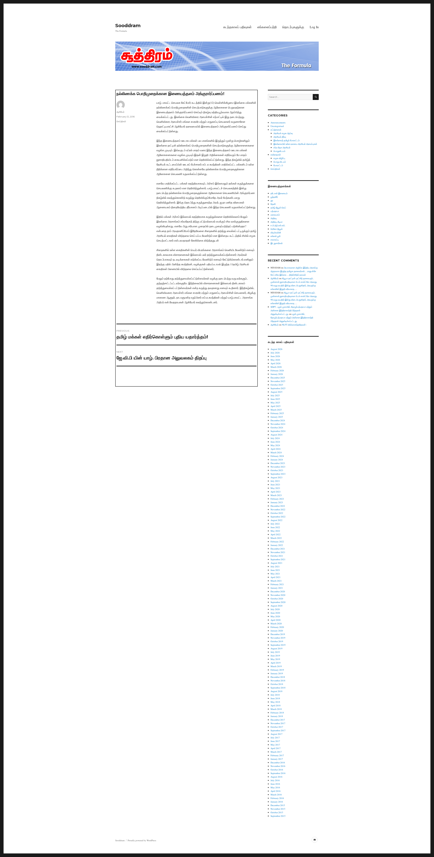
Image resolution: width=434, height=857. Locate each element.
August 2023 (276, 477)
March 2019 (276, 666)
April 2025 (276, 406)
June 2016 (275, 783)
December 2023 (278, 463)
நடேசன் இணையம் (279, 193)
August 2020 (276, 605)
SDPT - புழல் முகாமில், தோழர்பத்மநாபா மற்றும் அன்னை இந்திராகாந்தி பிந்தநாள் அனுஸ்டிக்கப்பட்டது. (291, 310)
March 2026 (276, 366)
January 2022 (277, 545)
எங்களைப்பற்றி (267, 27)
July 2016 (275, 780)
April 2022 (276, 534)
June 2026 (275, 356)
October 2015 (277, 812)
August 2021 (276, 562)
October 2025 (277, 384)
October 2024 (277, 427)
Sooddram (128, 25)
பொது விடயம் (279, 161)
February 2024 (277, 456)
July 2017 (275, 737)
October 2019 (277, 641)
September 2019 (278, 644)
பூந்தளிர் (274, 196)
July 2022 (275, 523)
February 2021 (277, 584)
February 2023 (277, 498)
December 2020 (278, 591)
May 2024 (275, 445)
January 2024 (277, 459)
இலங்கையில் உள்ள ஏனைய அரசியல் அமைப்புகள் (295, 143)
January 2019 (277, 673)
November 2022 (278, 509)
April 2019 (276, 662)
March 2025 (276, 409)
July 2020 (275, 609)
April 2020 (276, 619)
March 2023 (276, 495)
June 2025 (275, 398)
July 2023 (275, 480)
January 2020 (277, 630)
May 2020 (275, 616)
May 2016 (275, 787)
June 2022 (275, 527)
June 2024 (275, 441)
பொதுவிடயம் (279, 151)
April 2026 (276, 363)
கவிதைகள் (276, 154)
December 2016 (278, 762)
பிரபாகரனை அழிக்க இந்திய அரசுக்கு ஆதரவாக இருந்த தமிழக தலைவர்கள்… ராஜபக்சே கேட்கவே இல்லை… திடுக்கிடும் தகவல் (294, 271)
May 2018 (275, 701)
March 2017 (276, 751)
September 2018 (278, 687)
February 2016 (277, 798)
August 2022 (276, 520)
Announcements (278, 122)
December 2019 (278, 634)
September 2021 (278, 559)
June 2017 (275, 741)
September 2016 (278, 773)
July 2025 (275, 395)
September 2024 (278, 431)
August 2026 (276, 349)
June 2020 (275, 612)
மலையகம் (275, 214)
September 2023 (278, 473)
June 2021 (275, 570)
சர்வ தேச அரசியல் (281, 147)
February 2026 (277, 370)
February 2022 (277, 541)
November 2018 (278, 680)
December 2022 (278, 505)
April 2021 (276, 577)
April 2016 (276, 791)
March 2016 (276, 794)
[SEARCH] (316, 97)
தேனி (273, 204)
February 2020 (277, 627)
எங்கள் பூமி (275, 236)
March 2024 (276, 452)
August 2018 (276, 691)
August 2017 (276, 733)
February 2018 (277, 712)
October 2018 (277, 684)
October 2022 (277, 513)
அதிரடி (274, 218)
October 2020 (277, 598)
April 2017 (276, 748)
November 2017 (278, 723)
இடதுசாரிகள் (277, 243)
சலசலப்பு (275, 239)
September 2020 (278, 602)
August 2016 (276, 776)
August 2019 (276, 648)
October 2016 (277, 769)
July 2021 (275, 566)
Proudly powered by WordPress (142, 840)
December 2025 (278, 377)
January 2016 (277, 801)
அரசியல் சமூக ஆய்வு (283, 133)
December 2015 (278, 805)
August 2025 (276, 391)
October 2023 (277, 470)
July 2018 (275, 694)
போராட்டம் (278, 165)
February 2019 (277, 669)
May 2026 (275, 359)
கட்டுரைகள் (276, 129)
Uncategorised (277, 126)
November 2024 (278, 423)
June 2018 (275, 698)
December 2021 (278, 548)
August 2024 (276, 434)
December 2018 (278, 676)
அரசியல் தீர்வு (279, 136)
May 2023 (275, 488)
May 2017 (275, 744)
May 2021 (275, 573)
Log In (314, 27)
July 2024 (275, 438)
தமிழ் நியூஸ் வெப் (278, 207)
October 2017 (277, 726)
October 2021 (277, 555)
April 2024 (276, 448)
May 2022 (275, 530)
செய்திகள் (121, 121)
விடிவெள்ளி (276, 232)
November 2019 (278, 637)
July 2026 (275, 352)
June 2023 (275, 484)
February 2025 (277, 413)
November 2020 (278, 595)
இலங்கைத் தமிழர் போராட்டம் (286, 140)
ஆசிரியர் (120, 111)
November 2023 (278, 466)
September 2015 (278, 815)
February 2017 (277, 755)
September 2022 (278, 516)
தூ (272, 200)
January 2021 (277, 587)
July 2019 (275, 652)
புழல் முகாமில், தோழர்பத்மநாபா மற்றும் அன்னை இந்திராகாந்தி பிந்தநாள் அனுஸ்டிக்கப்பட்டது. (292, 317)
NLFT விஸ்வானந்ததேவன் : (294, 324)
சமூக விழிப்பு (279, 158)
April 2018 (276, 705)
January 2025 (277, 416)
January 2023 (277, 502)
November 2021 (278, 552)
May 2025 (275, 402)
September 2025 (278, 388)
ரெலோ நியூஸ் (277, 228)
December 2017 (278, 719)
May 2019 (275, 659)
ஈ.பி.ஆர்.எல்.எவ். (278, 225)
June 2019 (275, 655)
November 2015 (278, 808)
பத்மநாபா (275, 211)
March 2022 (276, 537)
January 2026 (277, 374)
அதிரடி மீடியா (277, 221)
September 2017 (278, 730)
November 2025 (278, 381)
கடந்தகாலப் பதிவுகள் (237, 27)
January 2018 (277, 716)
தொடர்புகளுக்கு (293, 27)
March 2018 (276, 709)
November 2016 (278, 766)
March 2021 (276, 580)
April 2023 (276, 491)
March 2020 (276, 623)
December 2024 (278, 420)
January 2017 (277, 758)
